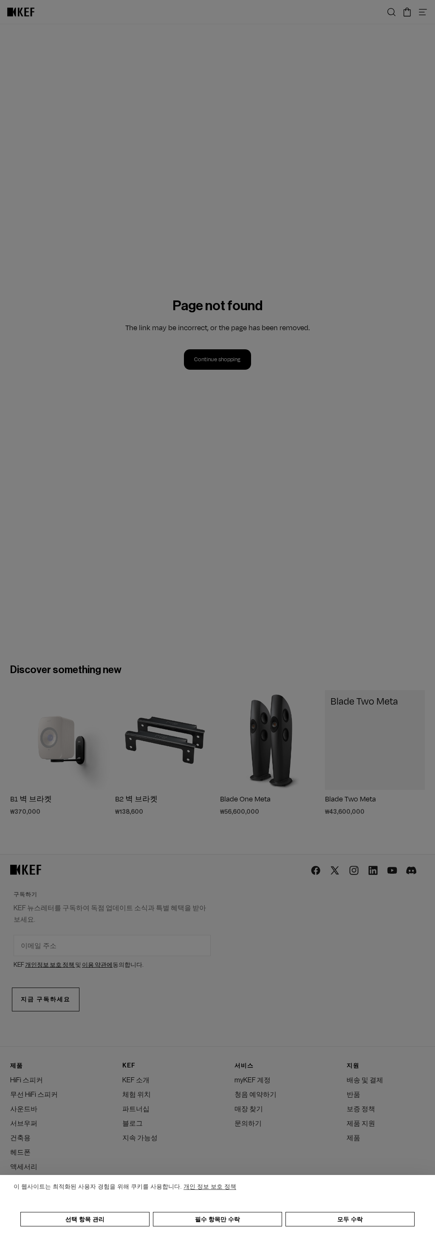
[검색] (391, 12)
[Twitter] (335, 871)
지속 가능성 (140, 1138)
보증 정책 (361, 1109)
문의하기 (248, 1123)
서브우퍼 (23, 1123)
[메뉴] (422, 12)
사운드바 (23, 1109)
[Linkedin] (373, 871)
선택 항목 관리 (85, 1219)
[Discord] (412, 871)
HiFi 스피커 (26, 1080)
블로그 (132, 1123)
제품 (353, 1138)
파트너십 (136, 1109)
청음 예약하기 (255, 1094)
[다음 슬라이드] (100, 740)
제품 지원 (361, 1123)
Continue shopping (217, 359)
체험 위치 (136, 1094)
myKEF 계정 (252, 1080)
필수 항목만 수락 (217, 1219)
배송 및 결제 (365, 1080)
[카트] (407, 12)
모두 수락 (350, 1219)
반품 (353, 1094)
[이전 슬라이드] (19, 740)
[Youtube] (393, 871)
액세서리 (23, 1167)
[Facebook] (316, 871)
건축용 (20, 1138)
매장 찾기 (248, 1109)
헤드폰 (20, 1152)
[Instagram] (354, 871)
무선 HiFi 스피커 (34, 1094)
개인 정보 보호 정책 (210, 1186)
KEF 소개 (136, 1080)
